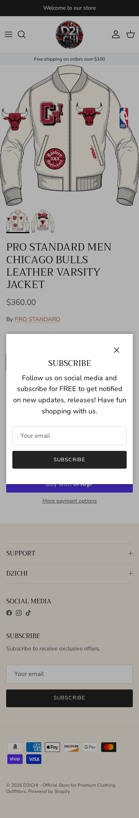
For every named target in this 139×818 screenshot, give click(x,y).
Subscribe (69, 459)
